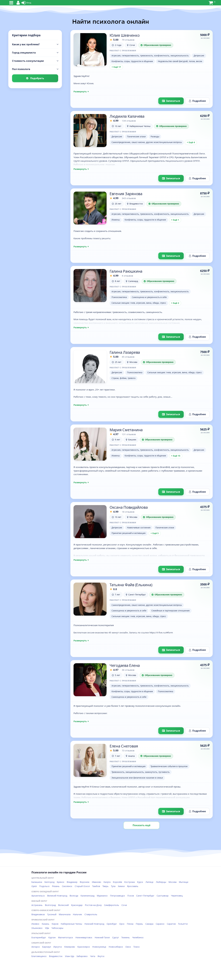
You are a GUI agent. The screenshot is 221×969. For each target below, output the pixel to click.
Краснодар (77, 905)
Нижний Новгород (94, 923)
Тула (113, 886)
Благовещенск (39, 956)
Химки (121, 886)
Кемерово (69, 946)
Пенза (130, 923)
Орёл (34, 886)
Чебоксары (57, 928)
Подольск (44, 886)
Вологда (74, 895)
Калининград (87, 895)
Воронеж (84, 882)
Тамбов (96, 886)
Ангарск (35, 946)
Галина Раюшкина (126, 271)
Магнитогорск (65, 937)
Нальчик (77, 914)
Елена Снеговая (124, 746)
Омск (128, 946)
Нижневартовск (83, 937)
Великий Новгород (57, 895)
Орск (121, 923)
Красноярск (83, 946)
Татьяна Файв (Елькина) (131, 584)
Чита (92, 956)
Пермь (139, 923)
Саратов (171, 923)
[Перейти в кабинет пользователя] (90, 49)
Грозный (51, 914)
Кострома (129, 882)
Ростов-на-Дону (93, 905)
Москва (172, 882)
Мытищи (183, 882)
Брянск (60, 882)
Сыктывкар (163, 895)
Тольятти (183, 923)
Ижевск (35, 923)
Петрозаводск (117, 895)
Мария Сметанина (126, 429)
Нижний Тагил (102, 937)
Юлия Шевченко (125, 35)
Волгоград (50, 905)
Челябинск (138, 937)
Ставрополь (90, 914)
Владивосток (56, 956)
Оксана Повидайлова (129, 507)
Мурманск (102, 895)
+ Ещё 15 (175, 455)
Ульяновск (37, 928)
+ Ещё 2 (175, 303)
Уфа (47, 928)
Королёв (117, 882)
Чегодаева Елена (125, 665)
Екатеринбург (38, 937)
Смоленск (67, 886)
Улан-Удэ (69, 956)
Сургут (115, 937)
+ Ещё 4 (191, 142)
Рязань (56, 886)
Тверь (105, 886)
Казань (45, 923)
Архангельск (38, 895)
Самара (149, 923)
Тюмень (125, 937)
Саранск (160, 923)
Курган (52, 937)
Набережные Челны (71, 923)
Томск (136, 946)
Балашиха (36, 882)
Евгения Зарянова (126, 193)
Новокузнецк (99, 946)
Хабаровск (82, 956)
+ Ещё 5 (155, 533)
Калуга (107, 882)
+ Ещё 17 (116, 67)
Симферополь (111, 905)
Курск (140, 882)
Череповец (177, 895)
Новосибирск (116, 946)
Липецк (149, 882)
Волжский (63, 905)
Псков (130, 895)
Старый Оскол (82, 886)
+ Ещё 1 (175, 220)
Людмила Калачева (127, 116)
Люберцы (161, 882)
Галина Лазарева (125, 352)
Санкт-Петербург (145, 895)
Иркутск (57, 946)
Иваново (96, 882)
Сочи (124, 905)
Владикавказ (38, 914)
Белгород (49, 882)
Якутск (101, 956)
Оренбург (112, 923)
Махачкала (65, 914)
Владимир (72, 882)
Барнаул (46, 946)
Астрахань (37, 905)
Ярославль (132, 886)
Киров (55, 923)
